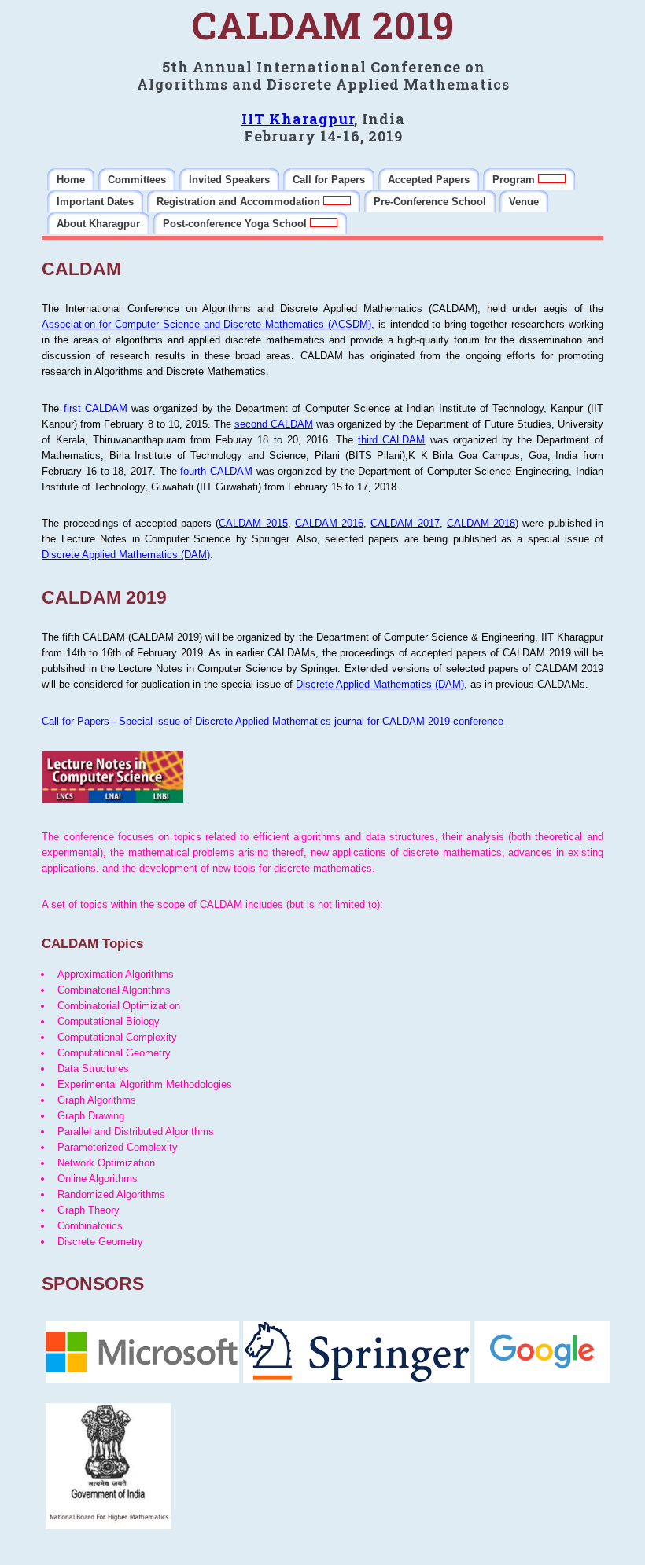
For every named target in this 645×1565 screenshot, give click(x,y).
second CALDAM (273, 424)
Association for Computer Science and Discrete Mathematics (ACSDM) (206, 324)
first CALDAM (95, 408)
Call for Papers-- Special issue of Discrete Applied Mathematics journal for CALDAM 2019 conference (272, 721)
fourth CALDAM (216, 471)
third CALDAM (391, 440)
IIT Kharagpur (297, 118)
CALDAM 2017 (404, 523)
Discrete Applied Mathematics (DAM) (126, 554)
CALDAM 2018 (481, 523)
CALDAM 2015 (253, 523)
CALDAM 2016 (329, 523)
